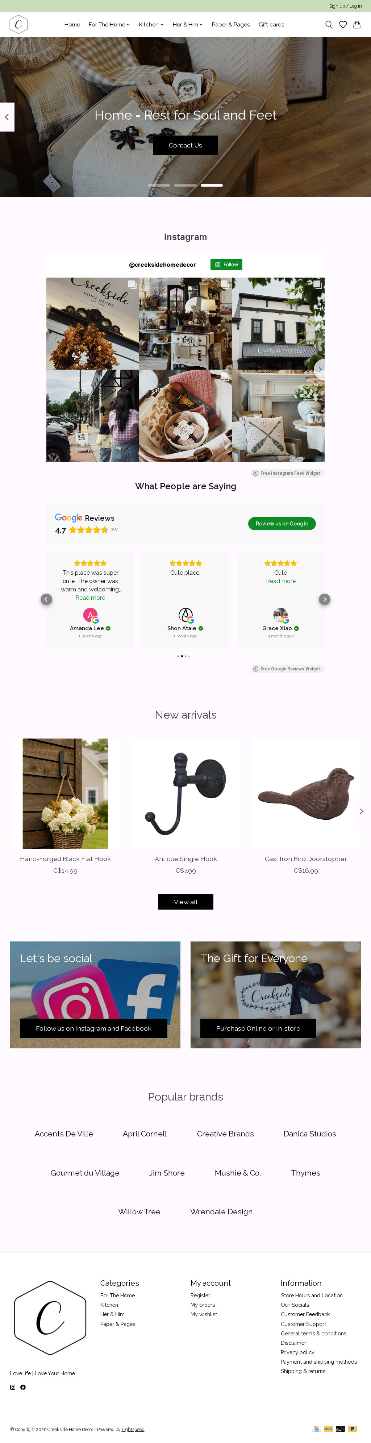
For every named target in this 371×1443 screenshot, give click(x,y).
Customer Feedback (305, 1314)
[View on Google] (90, 615)
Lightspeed (133, 1429)
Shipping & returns (303, 1371)
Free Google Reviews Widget (290, 668)
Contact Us (185, 145)
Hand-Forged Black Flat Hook (65, 858)
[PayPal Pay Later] (352, 1429)
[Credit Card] (316, 1429)
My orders (203, 1305)
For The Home (117, 1295)
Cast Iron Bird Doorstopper (306, 858)
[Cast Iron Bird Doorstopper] (306, 794)
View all (185, 902)
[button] (46, 599)
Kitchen (109, 1305)
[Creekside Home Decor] (19, 24)
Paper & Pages (231, 24)
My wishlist (204, 1314)
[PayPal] (328, 1429)
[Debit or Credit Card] (340, 1429)
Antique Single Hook (185, 858)
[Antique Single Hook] (185, 794)
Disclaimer (293, 1343)
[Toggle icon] (329, 24)
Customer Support (303, 1324)
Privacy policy (297, 1352)
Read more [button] (90, 597)
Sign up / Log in (345, 6)
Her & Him (112, 1314)
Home (72, 24)
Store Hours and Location (312, 1295)
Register (200, 1295)
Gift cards (271, 24)
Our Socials (295, 1305)
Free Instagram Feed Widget (290, 473)
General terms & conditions (313, 1333)
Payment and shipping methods (319, 1362)
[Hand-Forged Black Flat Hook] (65, 794)
